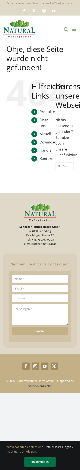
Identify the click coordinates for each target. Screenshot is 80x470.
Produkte (47, 111)
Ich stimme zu (40, 461)
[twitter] (54, 366)
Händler (46, 150)
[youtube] (44, 366)
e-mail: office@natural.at (58, 3)
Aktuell (45, 134)
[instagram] (35, 366)
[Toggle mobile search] (66, 29)
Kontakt (46, 158)
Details (49, 447)
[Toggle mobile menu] (74, 29)
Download (48, 142)
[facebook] (26, 366)
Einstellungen (62, 447)
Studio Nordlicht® (40, 386)
